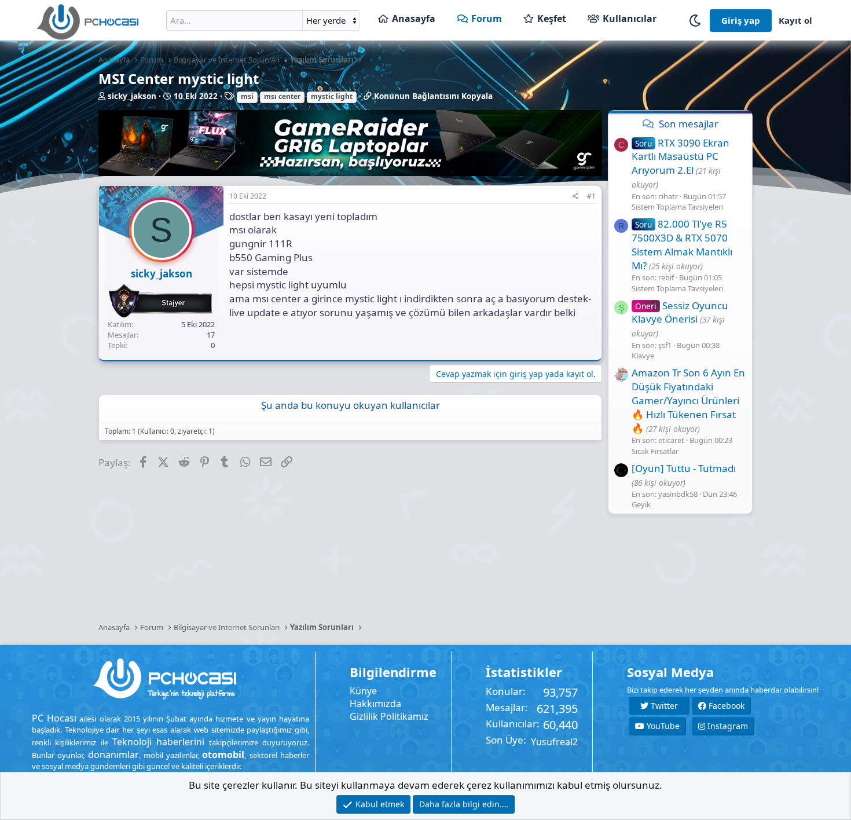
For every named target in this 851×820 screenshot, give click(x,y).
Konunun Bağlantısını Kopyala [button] (433, 96)
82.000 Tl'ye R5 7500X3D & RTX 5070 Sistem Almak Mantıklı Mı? (682, 244)
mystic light (332, 96)
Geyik (641, 504)
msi (247, 96)
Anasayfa (413, 18)
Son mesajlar (688, 123)
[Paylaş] (575, 196)
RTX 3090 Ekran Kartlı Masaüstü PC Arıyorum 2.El (680, 156)
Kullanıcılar (629, 18)
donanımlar (113, 754)
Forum (486, 18)
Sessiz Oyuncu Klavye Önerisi (680, 312)
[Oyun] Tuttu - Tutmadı (684, 468)
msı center (282, 96)
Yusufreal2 (554, 741)
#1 (591, 196)
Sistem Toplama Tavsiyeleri (677, 207)
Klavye (643, 355)
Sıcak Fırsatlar (655, 451)
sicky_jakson (132, 96)
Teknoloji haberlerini (158, 741)
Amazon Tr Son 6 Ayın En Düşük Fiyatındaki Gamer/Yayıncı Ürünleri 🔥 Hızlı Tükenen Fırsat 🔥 (688, 400)
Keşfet (551, 18)
